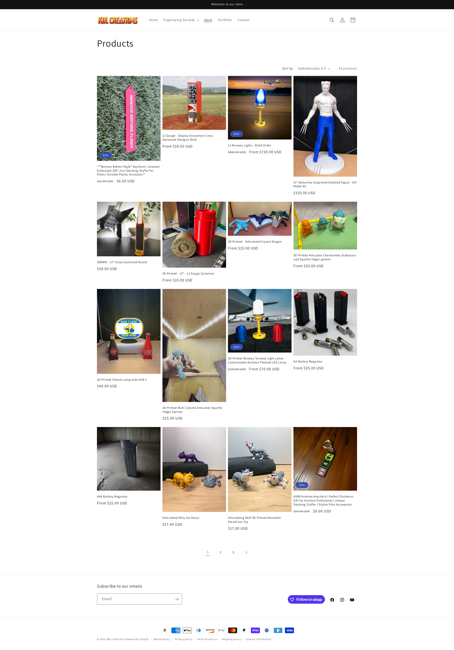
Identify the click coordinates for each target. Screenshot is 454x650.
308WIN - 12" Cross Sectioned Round (122, 262)
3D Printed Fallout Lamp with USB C (122, 380)
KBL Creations (115, 639)
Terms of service (207, 639)
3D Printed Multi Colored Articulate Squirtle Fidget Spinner (192, 410)
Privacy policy (183, 639)
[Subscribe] (176, 599)
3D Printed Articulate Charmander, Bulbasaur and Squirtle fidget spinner (324, 257)
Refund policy (161, 639)
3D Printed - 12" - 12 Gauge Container (188, 273)
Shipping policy (231, 639)
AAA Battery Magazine (112, 496)
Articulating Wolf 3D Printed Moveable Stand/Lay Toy (254, 520)
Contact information (258, 639)
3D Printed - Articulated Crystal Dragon (255, 242)
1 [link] (208, 552)
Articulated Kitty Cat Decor (180, 518)
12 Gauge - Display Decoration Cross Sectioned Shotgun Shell (187, 138)
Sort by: (287, 68)
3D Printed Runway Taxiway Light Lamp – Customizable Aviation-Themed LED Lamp (257, 360)
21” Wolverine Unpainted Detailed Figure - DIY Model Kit (325, 184)
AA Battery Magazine (307, 361)
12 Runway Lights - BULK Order (249, 145)
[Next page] (246, 552)
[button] (181, 20)
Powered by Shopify (136, 639)
